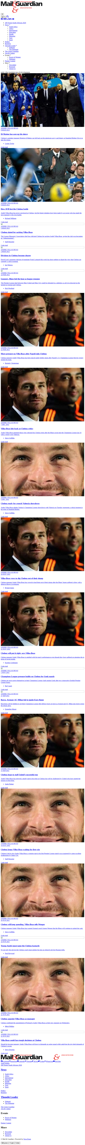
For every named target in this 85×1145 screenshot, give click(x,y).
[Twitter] (10, 19)
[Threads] (6, 19)
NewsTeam (27, 1139)
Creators (6, 1063)
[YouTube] (13, 19)
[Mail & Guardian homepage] (42, 7)
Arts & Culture (6, 1109)
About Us (8, 1135)
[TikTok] (8, 19)
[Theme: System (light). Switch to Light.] (4, 17)
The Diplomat (9, 1103)
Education (8, 1080)
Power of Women (10, 1118)
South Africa (9, 1074)
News (3, 1069)
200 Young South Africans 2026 (11, 1065)
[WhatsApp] (11, 19)
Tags (2, 1063)
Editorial (8, 1101)
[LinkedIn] (5, 19)
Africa (7, 1076)
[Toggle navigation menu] (2, 14)
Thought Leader (9, 1097)
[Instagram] (3, 19)
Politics (3, 1091)
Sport (6, 1087)
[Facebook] (1, 19)
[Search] (8, 17)
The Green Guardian (7, 1107)
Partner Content (6, 1123)
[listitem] (5, 1061)
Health (7, 1081)
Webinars (8, 1119)
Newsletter (8, 1132)
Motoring (8, 1083)
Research (8, 1134)
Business (4, 1092)
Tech (6, 1085)
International (9, 1078)
